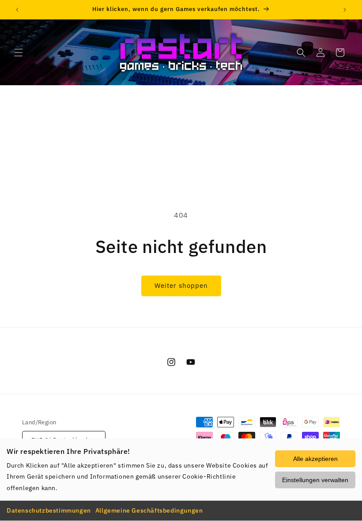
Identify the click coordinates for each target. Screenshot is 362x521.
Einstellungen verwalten (315, 479)
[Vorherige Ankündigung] (17, 9)
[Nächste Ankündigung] (344, 9)
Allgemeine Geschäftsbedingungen (149, 510)
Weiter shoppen (181, 285)
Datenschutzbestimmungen (49, 510)
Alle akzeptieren (315, 458)
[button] (18, 52)
